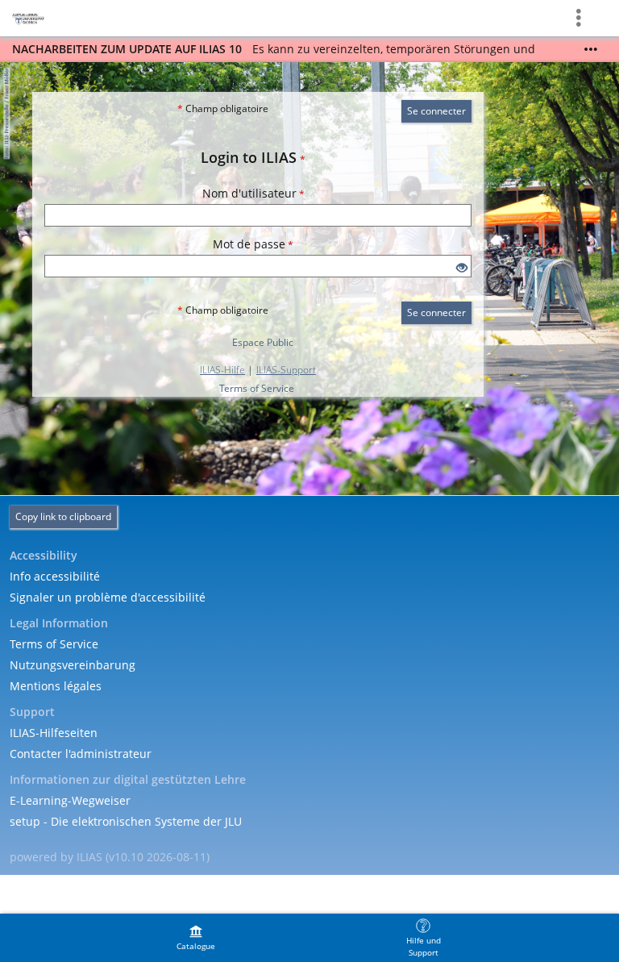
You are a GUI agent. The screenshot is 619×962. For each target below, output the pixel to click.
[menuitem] (196, 938)
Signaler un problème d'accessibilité (108, 597)
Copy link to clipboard (63, 516)
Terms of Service (256, 388)
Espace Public (262, 342)
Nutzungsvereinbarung (72, 665)
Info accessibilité (55, 576)
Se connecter (436, 111)
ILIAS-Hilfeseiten (54, 732)
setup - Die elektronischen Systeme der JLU (126, 821)
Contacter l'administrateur (81, 753)
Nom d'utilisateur (253, 193)
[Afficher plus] (590, 49)
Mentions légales (56, 685)
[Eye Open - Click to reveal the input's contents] (461, 268)
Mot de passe (253, 244)
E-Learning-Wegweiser (70, 800)
